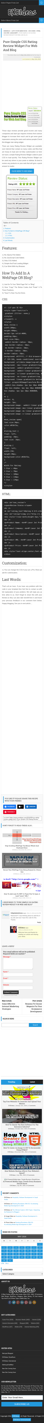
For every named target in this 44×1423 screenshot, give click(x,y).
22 (40, 1254)
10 (10, 1250)
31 (10, 1260)
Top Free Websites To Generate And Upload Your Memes (22, 1102)
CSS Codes (31, 31)
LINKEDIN (32, 806)
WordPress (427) (7, 1327)
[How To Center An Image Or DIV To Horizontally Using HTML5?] (22, 1146)
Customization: (10, 238)
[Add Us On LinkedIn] (22, 1305)
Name (5, 972)
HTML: (10, 235)
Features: (8, 228)
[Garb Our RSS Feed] (34, 1305)
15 (40, 1250)
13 (28, 1250)
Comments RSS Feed (10, 995)
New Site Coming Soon (9, 1368)
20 (28, 1254)
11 (16, 1250)
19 (22, 1254)
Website (6, 985)
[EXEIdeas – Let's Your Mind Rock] (22, 16)
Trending (11, 1082)
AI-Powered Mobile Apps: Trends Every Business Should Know (22, 1182)
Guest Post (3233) (7, 1319)
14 (34, 1250)
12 (30, 898)
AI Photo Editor (8, 1222)
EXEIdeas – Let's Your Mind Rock (15, 31)
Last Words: (9, 240)
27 (28, 1257)
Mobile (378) (18, 1327)
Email (5, 978)
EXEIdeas (15, 850)
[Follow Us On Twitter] (14, 1305)
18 (16, 1254)
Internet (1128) (36, 1319)
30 (4, 1260)
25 (16, 1257)
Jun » (7, 1263)
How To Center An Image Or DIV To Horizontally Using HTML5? (21, 1149)
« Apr (2, 1263)
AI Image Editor (8, 1216)
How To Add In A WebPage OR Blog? (17, 231)
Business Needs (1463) (23, 1319)
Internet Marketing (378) (32, 1327)
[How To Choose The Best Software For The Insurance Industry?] (22, 1122)
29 (40, 1257)
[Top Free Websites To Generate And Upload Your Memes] (22, 1099)
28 (34, 1257)
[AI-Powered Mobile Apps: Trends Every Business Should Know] (22, 1179)
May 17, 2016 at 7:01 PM (26, 929)
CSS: (9, 233)
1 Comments (32, 1105)
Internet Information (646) (9, 1323)
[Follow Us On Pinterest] (26, 1305)
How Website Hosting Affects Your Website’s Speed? (22, 1172)
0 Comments (32, 1129)
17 (10, 1254)
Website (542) (35, 1323)
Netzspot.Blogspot (7, 1353)
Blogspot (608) (24, 1323)
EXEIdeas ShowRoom (8, 1357)
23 (4, 1257)
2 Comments (32, 1152)
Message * (7, 957)
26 (22, 1257)
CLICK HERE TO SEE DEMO (22, 171)
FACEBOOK (11, 806)
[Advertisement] (22, 82)
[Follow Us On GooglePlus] (18, 1305)
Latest (32, 1082)
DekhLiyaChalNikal (7, 1364)
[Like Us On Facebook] (10, 1305)
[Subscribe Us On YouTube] (30, 1305)
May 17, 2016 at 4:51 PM (34, 913)
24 (10, 1257)
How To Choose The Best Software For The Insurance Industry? (22, 1126)
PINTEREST (11, 812)
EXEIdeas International (9, 1361)
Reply (39, 922)
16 (4, 1254)
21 (34, 1254)
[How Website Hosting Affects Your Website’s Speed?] (22, 1169)
